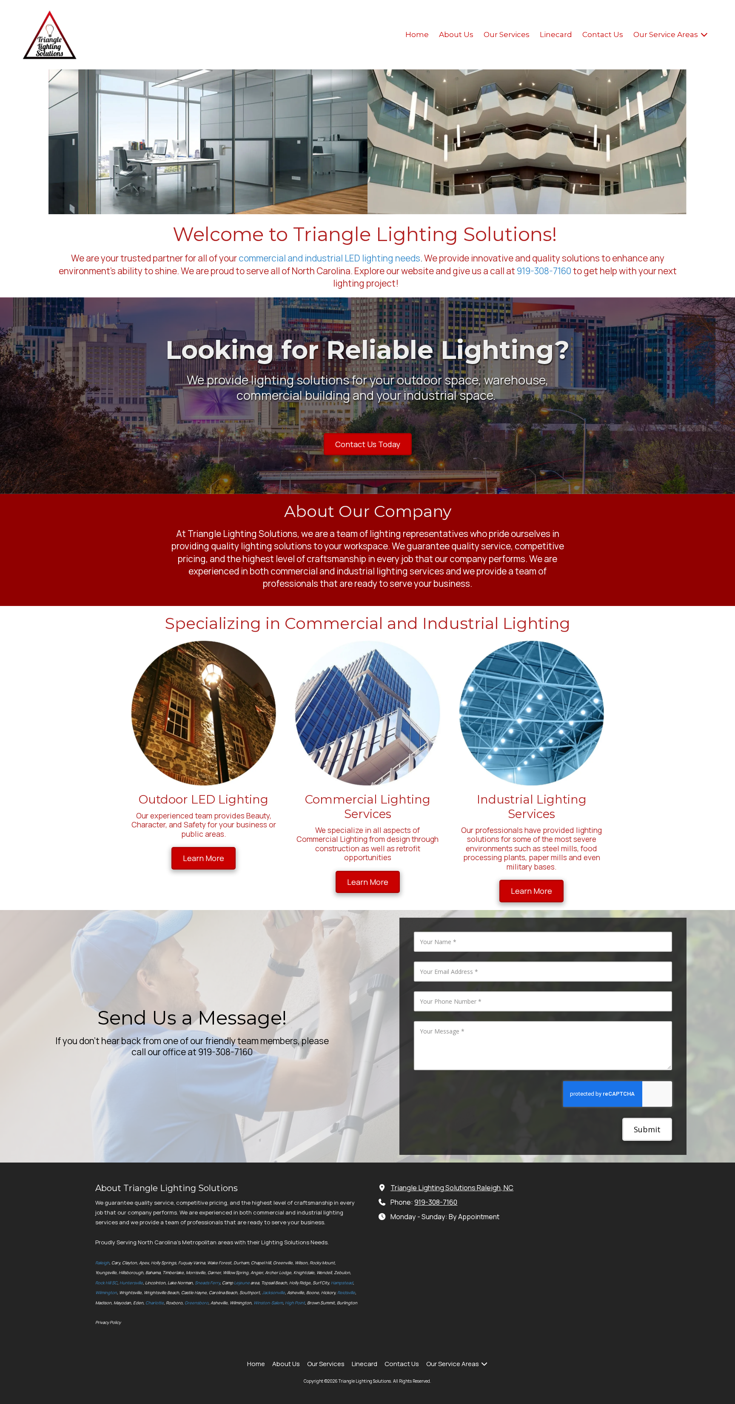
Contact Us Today (367, 444)
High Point (295, 1303)
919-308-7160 (544, 271)
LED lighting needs (382, 258)
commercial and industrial (291, 258)
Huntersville (131, 1283)
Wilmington (106, 1292)
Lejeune (242, 1283)
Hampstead (342, 1283)
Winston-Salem (268, 1303)
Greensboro (196, 1303)
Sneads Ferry (207, 1283)
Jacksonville (273, 1292)
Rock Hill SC (106, 1283)
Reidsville (346, 1292)
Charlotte (154, 1303)
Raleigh (102, 1263)
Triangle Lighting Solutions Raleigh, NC (451, 1187)
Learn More (203, 858)
